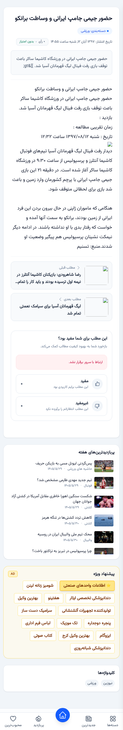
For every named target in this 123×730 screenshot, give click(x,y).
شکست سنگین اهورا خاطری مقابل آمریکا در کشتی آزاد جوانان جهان (51, 499)
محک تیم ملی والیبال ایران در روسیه (65, 534)
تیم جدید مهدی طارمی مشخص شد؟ (64, 480)
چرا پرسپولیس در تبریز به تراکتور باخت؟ (62, 551)
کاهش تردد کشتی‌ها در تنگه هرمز (67, 518)
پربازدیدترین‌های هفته (97, 452)
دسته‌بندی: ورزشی (93, 31)
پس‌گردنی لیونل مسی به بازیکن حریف (64, 463)
